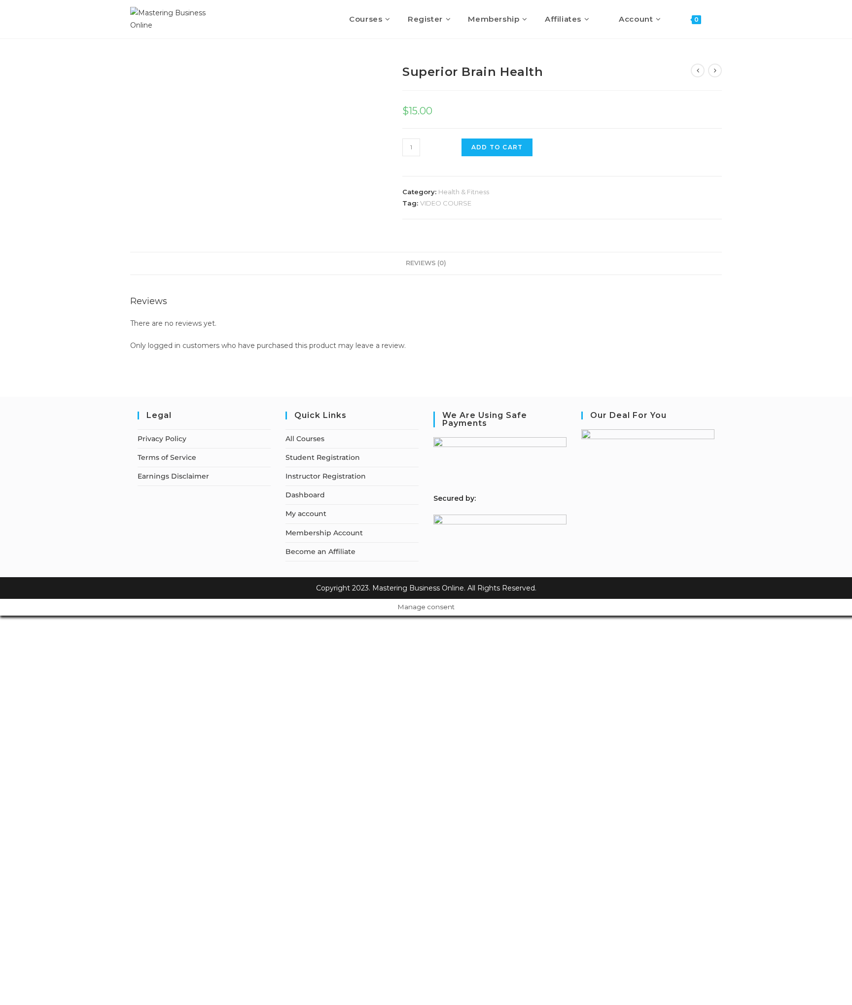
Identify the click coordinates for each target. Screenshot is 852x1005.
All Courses (304, 438)
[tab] (426, 263)
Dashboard (305, 494)
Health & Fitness (463, 192)
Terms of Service (167, 457)
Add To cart (497, 147)
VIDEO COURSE (445, 203)
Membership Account (324, 532)
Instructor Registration (325, 476)
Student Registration (322, 457)
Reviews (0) (426, 263)
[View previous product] (698, 70)
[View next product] (715, 70)
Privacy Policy (162, 438)
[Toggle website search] (719, 19)
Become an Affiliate (320, 551)
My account (305, 513)
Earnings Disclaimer (173, 476)
